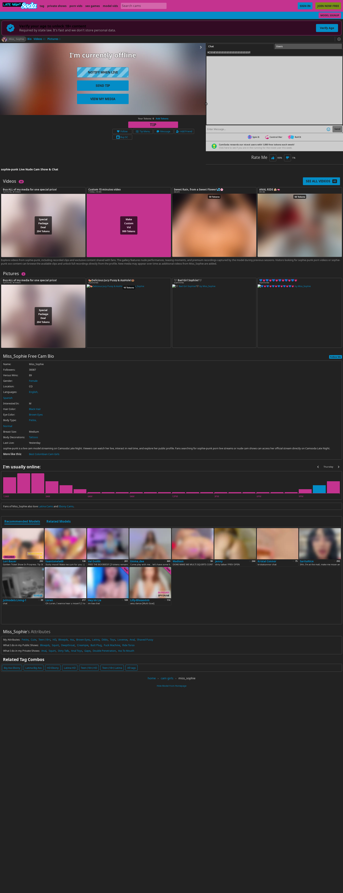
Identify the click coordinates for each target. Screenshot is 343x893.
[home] (20, 6)
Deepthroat (68, 645)
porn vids (75, 6)
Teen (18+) (44, 639)
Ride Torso (128, 645)
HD (54, 639)
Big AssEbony (12, 668)
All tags (131, 668)
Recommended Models (22, 522)
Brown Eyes (36, 414)
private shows (56, 6)
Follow (123, 131)
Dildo (105, 639)
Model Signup (329, 15)
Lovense (122, 639)
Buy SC (124, 137)
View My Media (102, 99)
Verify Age (327, 28)
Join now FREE (328, 6)
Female (33, 381)
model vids (110, 6)
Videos (39, 39)
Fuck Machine (112, 645)
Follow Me (335, 356)
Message (165, 131)
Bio (29, 39)
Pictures (53, 39)
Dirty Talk (63, 650)
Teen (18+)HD (89, 668)
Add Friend (186, 131)
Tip (153, 124)
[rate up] (272, 157)
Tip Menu (145, 131)
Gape (87, 650)
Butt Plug (96, 645)
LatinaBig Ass (33, 668)
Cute (33, 639)
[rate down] (287, 157)
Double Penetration (104, 650)
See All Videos (321, 181)
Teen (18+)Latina (112, 668)
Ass (72, 639)
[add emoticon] (328, 129)
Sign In (305, 6)
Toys (112, 639)
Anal (132, 639)
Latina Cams (46, 506)
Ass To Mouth (126, 650)
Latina (95, 639)
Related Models (58, 522)
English (33, 392)
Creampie (82, 645)
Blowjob (63, 639)
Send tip (103, 85)
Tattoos (33, 437)
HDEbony (53, 668)
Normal (7, 426)
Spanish (8, 398)
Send (337, 129)
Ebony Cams (66, 506)
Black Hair (35, 409)
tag (42, 6)
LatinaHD (70, 668)
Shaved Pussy (145, 639)
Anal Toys (76, 650)
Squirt (55, 645)
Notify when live (103, 72)
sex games (92, 6)
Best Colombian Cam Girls (44, 454)
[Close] (339, 39)
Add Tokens (162, 118)
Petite (32, 420)
